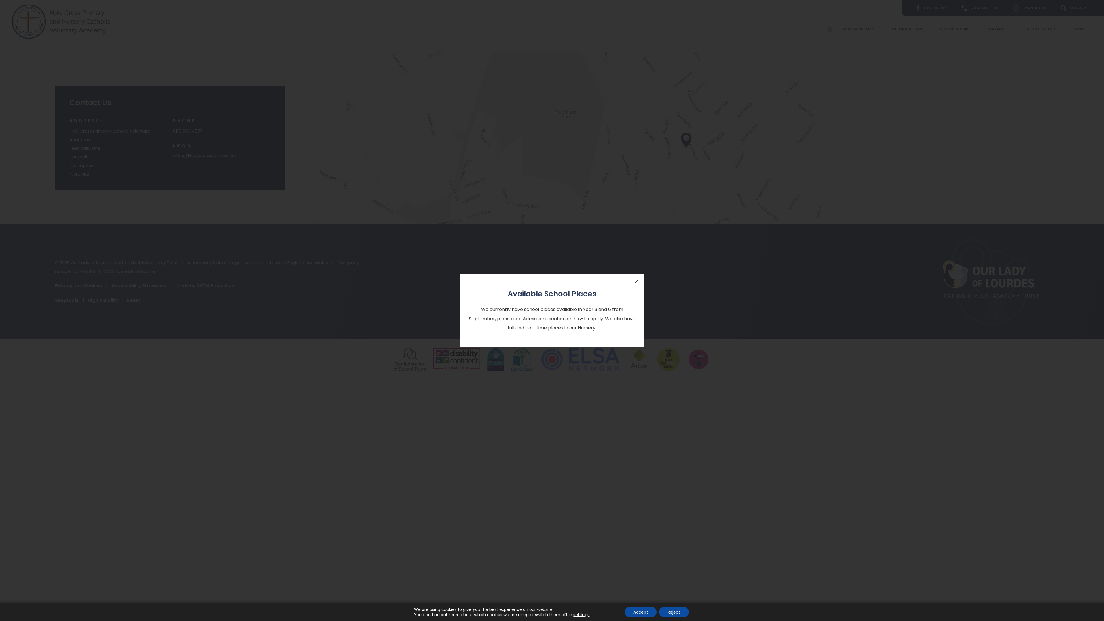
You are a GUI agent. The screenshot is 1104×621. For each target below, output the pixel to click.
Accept (640, 612)
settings (581, 614)
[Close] (636, 281)
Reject (674, 612)
